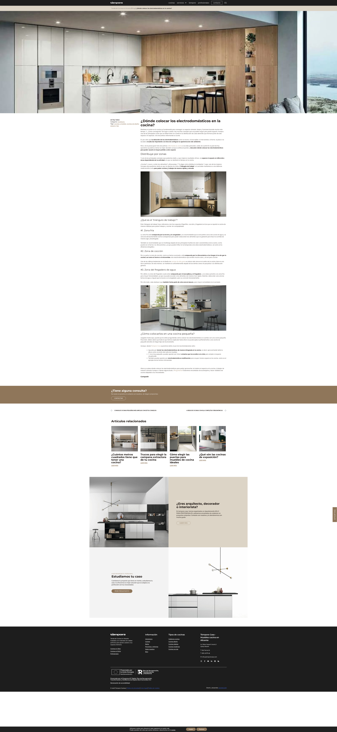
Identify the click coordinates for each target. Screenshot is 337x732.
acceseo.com (223, 688)
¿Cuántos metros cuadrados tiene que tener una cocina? (124, 458)
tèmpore (192, 3)
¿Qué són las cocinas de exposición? (212, 456)
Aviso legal (144, 688)
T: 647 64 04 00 (205, 650)
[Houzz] (218, 661)
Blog (133, 8)
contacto (216, 3)
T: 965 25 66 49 (205, 653)
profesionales (203, 3)
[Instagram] (201, 661)
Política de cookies (153, 688)
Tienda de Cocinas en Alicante (121, 8)
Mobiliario (121, 122)
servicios (180, 3)
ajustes (173, 730)
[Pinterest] (214, 661)
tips (117, 126)
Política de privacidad (133, 688)
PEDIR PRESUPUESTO (122, 591)
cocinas (171, 3)
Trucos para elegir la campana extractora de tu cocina (153, 457)
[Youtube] (208, 661)
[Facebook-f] (204, 661)
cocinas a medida (120, 124)
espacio (113, 126)
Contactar (118, 398)
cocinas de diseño (133, 124)
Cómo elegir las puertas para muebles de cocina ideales (182, 458)
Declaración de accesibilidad (120, 683)
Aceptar (191, 729)
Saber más (183, 523)
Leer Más (114, 465)
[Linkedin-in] (211, 661)
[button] (142, 379)
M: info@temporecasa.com (208, 657)
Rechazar (201, 729)
